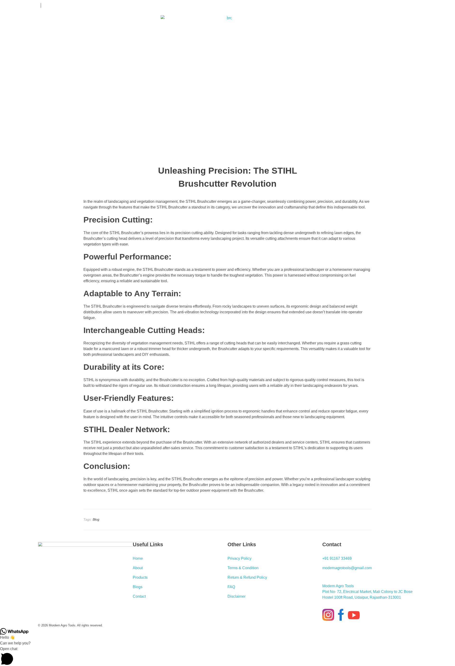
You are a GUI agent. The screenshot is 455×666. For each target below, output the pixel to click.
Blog (96, 519)
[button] (227, 656)
